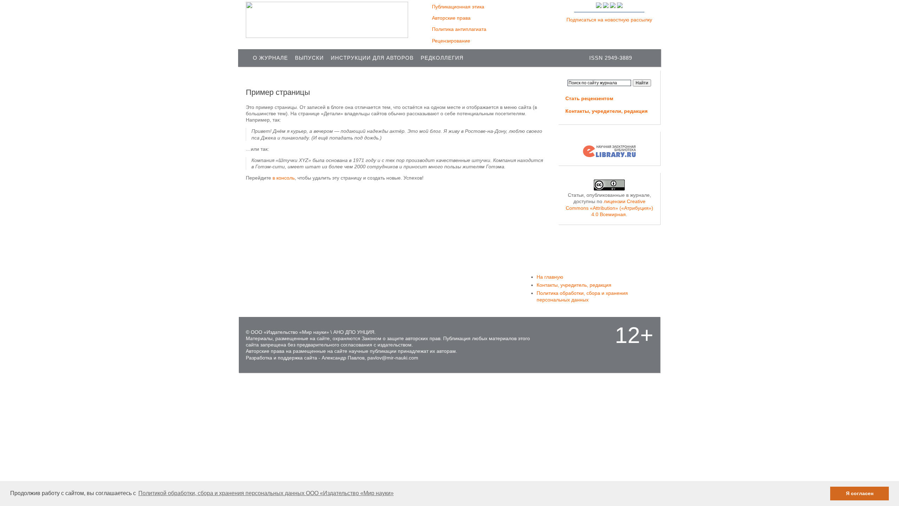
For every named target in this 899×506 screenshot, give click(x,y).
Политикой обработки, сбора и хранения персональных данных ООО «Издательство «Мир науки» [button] (266, 493)
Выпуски (309, 58)
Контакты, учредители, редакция (606, 111)
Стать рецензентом (589, 98)
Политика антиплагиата (459, 29)
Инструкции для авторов (372, 58)
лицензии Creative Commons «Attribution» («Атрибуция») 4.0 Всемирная (609, 208)
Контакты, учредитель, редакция (574, 285)
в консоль (284, 178)
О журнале (270, 58)
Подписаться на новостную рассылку (609, 19)
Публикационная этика (458, 6)
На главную (550, 277)
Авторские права (451, 18)
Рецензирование (451, 41)
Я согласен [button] (859, 493)
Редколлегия (442, 58)
